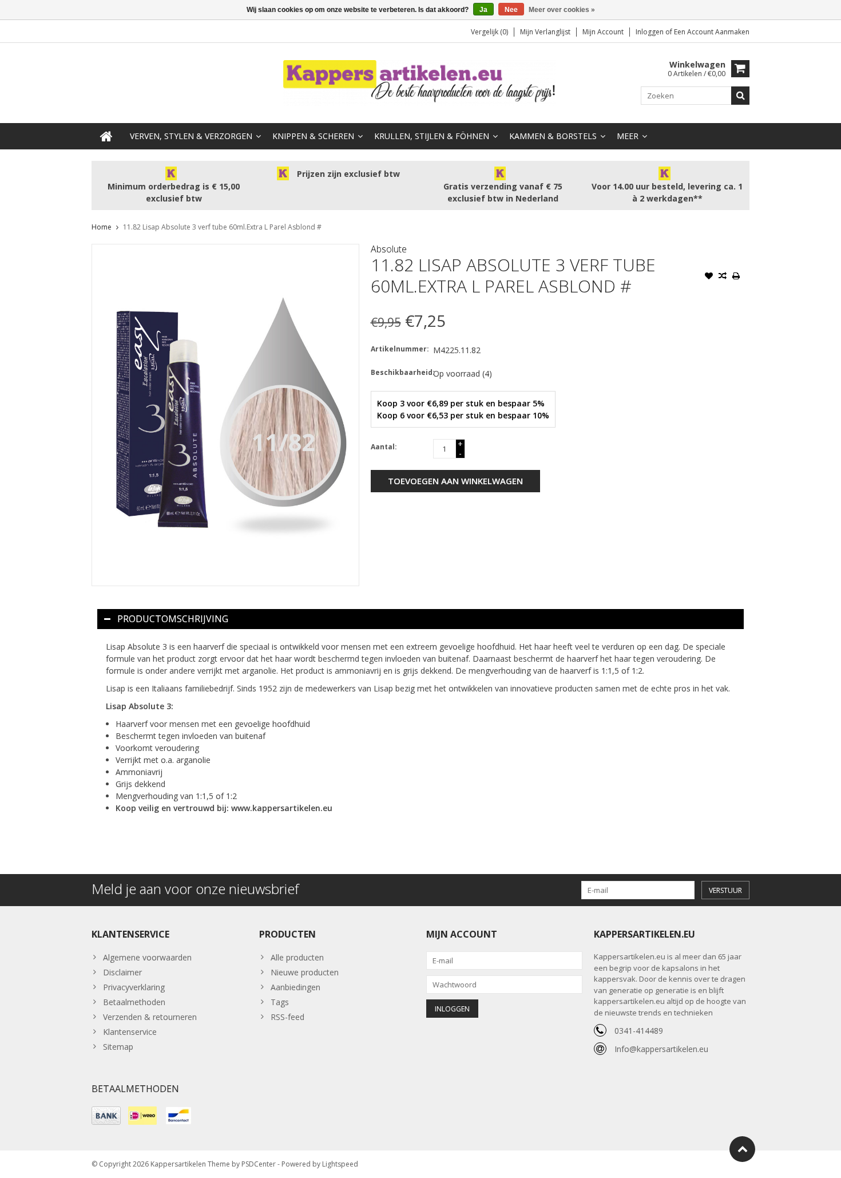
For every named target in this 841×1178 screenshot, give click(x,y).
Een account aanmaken (711, 32)
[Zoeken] (740, 95)
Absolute (389, 249)
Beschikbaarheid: (399, 372)
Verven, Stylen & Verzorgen (191, 136)
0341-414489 (638, 1030)
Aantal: (384, 447)
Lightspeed (340, 1164)
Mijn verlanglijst (545, 32)
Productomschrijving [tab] (172, 618)
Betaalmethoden (134, 1002)
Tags (280, 1002)
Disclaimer (122, 972)
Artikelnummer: (399, 349)
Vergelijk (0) (489, 32)
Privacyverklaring (134, 987)
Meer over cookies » (562, 10)
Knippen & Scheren (313, 136)
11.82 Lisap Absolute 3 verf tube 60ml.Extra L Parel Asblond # (222, 227)
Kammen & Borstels (553, 136)
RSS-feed (287, 1016)
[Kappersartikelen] (420, 82)
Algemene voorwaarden (147, 957)
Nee (511, 10)
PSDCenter (258, 1164)
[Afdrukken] (736, 277)
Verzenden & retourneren (150, 1016)
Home (102, 227)
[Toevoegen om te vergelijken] (722, 277)
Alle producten (297, 957)
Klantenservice (130, 1031)
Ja (483, 10)
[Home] (106, 136)
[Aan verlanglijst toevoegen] (709, 277)
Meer (627, 136)
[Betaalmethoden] (106, 1115)
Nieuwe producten (305, 972)
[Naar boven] (742, 1149)
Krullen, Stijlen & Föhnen (431, 136)
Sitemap (118, 1046)
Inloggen (650, 32)
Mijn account (603, 32)
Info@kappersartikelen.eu (661, 1048)
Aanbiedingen (295, 987)
